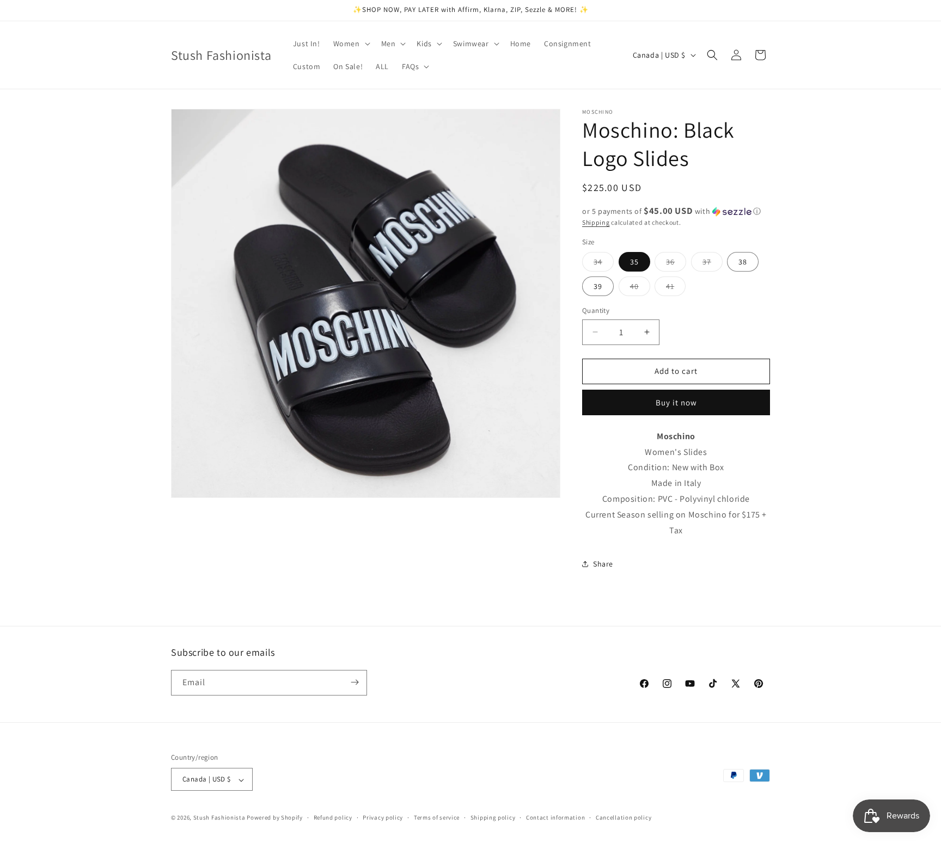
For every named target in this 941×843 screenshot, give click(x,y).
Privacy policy (383, 817)
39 (598, 286)
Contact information (555, 817)
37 (712, 264)
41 (676, 288)
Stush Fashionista (219, 818)
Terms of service (437, 817)
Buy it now (676, 402)
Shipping (596, 222)
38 (742, 262)
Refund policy (333, 817)
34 (604, 264)
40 (640, 288)
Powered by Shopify (275, 818)
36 (676, 264)
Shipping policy (493, 817)
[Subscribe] (354, 682)
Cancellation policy (623, 817)
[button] (351, 43)
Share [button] (603, 564)
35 (634, 262)
